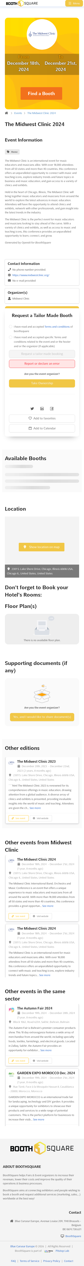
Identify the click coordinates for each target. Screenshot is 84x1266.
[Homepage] (20, 3)
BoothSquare (73, 1236)
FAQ (13, 1260)
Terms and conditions (57, 326)
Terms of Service (29, 1260)
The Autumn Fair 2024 (34, 1008)
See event (20, 818)
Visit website (42, 818)
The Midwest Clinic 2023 (36, 761)
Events (18, 113)
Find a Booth (41, 93)
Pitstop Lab (62, 1250)
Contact (68, 1260)
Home (14, 152)
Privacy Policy (51, 1260)
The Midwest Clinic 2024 (41, 113)
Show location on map (44, 547)
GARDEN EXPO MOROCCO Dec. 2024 (46, 1073)
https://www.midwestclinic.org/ (30, 275)
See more (35, 807)
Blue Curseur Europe (22, 1246)
